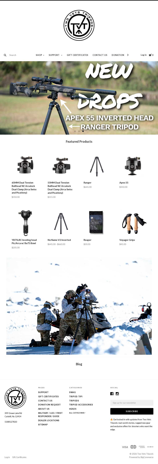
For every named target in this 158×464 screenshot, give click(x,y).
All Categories (77, 413)
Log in (144, 55)
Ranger (87, 182)
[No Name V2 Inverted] (61, 223)
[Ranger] (97, 165)
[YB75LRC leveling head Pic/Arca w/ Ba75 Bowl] (25, 223)
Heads (72, 409)
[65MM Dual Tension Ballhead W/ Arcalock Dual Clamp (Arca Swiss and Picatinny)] (25, 165)
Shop (39, 55)
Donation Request (123, 55)
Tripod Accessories (81, 404)
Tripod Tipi (75, 396)
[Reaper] (97, 223)
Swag (72, 392)
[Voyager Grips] (132, 223)
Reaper (87, 239)
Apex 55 (123, 182)
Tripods (74, 400)
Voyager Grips (127, 239)
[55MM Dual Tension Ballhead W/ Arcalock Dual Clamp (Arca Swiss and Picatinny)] (61, 165)
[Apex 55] (132, 165)
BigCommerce (147, 457)
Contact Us (100, 55)
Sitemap (43, 424)
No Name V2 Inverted (59, 239)
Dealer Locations (48, 420)
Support (54, 55)
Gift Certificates (77, 55)
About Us (44, 409)
